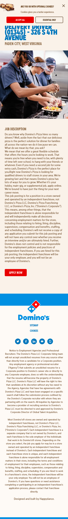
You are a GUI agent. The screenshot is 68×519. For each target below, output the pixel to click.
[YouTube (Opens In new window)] (42, 341)
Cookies (34, 330)
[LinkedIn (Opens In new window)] (34, 341)
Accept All (20, 20)
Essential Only (49, 20)
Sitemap (34, 325)
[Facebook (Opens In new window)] (26, 341)
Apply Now (15, 273)
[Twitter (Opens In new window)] (18, 341)
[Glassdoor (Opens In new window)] (50, 341)
